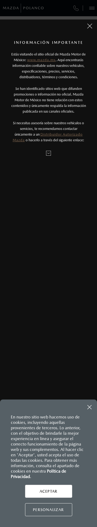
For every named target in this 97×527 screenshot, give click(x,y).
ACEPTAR (48, 491)
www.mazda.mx (41, 60)
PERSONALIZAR (48, 510)
